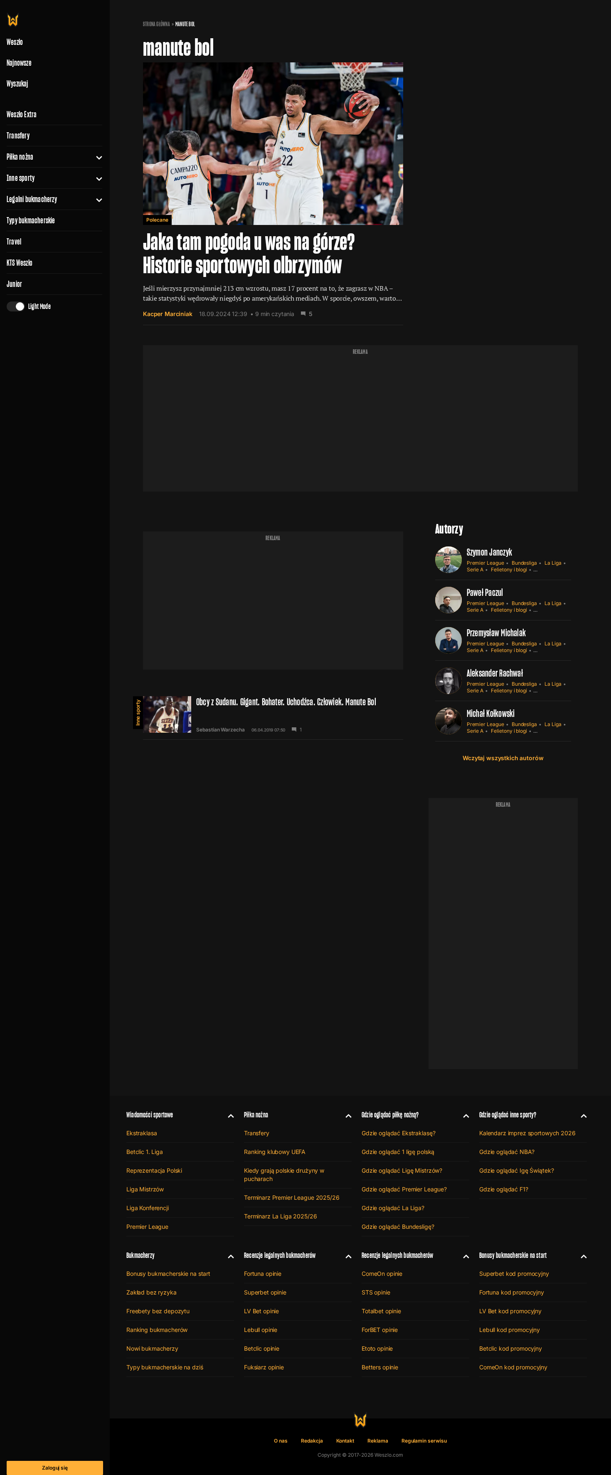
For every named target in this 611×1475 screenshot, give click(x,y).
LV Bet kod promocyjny (510, 1310)
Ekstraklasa (141, 1133)
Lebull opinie (260, 1329)
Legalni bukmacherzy (32, 199)
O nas (281, 1441)
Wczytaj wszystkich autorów (503, 757)
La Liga (553, 563)
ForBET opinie (380, 1329)
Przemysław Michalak (496, 632)
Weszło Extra (22, 114)
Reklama (377, 1441)
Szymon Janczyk (489, 552)
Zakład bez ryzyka (151, 1292)
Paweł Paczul (485, 592)
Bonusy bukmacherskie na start (168, 1273)
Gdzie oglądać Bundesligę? (398, 1226)
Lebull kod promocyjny (509, 1329)
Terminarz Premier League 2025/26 (292, 1197)
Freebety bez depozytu (158, 1310)
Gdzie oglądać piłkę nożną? (390, 1114)
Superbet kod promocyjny (514, 1273)
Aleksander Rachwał (495, 673)
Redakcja (312, 1441)
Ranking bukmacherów (156, 1329)
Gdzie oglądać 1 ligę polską (398, 1151)
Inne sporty (20, 178)
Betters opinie (380, 1367)
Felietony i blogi (509, 569)
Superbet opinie (265, 1292)
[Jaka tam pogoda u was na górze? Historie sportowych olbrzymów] (273, 193)
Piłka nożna (20, 156)
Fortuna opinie (262, 1273)
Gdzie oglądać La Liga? (393, 1207)
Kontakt (345, 1441)
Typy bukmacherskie (31, 220)
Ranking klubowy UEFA (275, 1151)
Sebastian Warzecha (220, 730)
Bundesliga (524, 563)
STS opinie (376, 1292)
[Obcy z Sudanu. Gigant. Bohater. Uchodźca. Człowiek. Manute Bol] (273, 714)
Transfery (18, 135)
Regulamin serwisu (424, 1441)
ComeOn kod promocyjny (513, 1367)
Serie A (475, 569)
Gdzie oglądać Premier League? (404, 1189)
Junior (14, 284)
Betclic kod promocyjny (510, 1348)
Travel (14, 241)
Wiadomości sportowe (149, 1114)
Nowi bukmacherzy (152, 1348)
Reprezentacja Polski (154, 1170)
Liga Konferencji (147, 1207)
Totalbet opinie (381, 1310)
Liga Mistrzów (145, 1189)
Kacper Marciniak (167, 313)
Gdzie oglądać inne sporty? (508, 1114)
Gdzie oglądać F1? (503, 1189)
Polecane (157, 220)
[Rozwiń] (95, 156)
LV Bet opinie (261, 1310)
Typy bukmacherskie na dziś (164, 1367)
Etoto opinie (377, 1348)
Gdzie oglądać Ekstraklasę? (398, 1133)
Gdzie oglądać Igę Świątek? (516, 1170)
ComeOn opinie (382, 1273)
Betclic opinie (261, 1348)
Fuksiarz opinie (264, 1367)
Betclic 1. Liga (144, 1151)
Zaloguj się (55, 1468)
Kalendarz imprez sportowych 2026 (527, 1133)
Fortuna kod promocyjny (511, 1292)
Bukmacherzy (140, 1255)
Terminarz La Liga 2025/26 (280, 1216)
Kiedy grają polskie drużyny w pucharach (284, 1174)
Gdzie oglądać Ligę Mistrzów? (402, 1170)
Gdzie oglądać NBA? (506, 1151)
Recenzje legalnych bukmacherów (279, 1255)
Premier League (485, 563)
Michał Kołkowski (491, 713)
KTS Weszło (19, 262)
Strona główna (156, 24)
